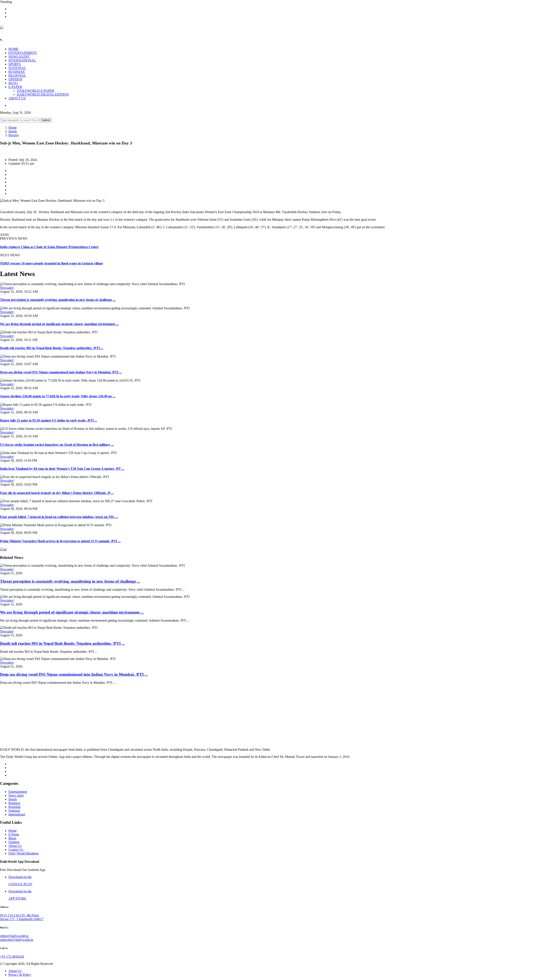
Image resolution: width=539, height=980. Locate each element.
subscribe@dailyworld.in (16, 939)
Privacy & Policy (19, 974)
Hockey (13, 135)
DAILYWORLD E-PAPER (35, 90)
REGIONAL (17, 75)
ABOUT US (17, 98)
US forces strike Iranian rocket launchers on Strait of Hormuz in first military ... (57, 444)
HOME (13, 49)
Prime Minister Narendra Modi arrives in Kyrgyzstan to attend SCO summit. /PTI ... (60, 541)
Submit (45, 120)
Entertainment (17, 791)
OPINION (15, 79)
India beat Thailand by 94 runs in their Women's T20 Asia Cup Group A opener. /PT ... (62, 468)
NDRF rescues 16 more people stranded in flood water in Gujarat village (51, 263)
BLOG (13, 83)
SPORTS (14, 64)
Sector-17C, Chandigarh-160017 (22, 919)
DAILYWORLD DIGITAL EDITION (43, 94)
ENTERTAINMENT (22, 53)
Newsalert (6, 288)
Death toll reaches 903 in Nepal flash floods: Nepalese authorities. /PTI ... (51, 348)
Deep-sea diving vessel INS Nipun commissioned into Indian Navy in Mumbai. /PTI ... (61, 372)
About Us (14, 846)
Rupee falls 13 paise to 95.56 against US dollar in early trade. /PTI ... (48, 420)
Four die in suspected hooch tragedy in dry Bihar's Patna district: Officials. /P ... (56, 493)
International (16, 814)
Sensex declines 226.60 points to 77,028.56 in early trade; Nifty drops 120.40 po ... (57, 396)
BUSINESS (16, 71)
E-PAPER (15, 87)
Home (12, 127)
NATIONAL (17, 68)
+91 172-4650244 (12, 956)
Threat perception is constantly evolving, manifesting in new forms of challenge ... (57, 300)
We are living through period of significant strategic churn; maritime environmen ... (59, 324)
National (14, 810)
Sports (12, 131)
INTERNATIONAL (22, 60)
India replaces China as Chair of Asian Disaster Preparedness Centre (49, 247)
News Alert (16, 795)
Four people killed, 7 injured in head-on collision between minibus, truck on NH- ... (59, 517)
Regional (14, 807)
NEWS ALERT (19, 56)
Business (14, 803)
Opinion (13, 842)
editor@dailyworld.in (14, 936)
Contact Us (15, 849)
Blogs (12, 838)
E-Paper (13, 834)
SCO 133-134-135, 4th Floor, (19, 915)
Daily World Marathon (23, 853)
